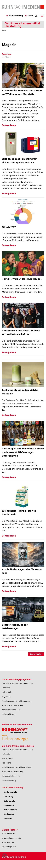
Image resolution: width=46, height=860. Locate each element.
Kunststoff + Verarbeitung (12, 705)
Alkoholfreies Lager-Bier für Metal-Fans (22, 571)
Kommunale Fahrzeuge (11, 709)
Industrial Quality (9, 714)
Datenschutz (9, 801)
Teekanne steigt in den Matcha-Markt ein (20, 392)
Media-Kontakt (10, 792)
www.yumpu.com (9, 846)
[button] (4, 855)
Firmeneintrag (16, 15)
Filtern (7, 57)
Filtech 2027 (9, 227)
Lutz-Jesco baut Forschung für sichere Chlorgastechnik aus (19, 161)
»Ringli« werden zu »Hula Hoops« (22, 279)
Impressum (9, 805)
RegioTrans (6, 696)
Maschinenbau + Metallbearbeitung (16, 701)
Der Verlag (8, 796)
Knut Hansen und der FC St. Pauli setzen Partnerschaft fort (21, 332)
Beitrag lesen (9, 125)
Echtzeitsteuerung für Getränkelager (14, 627)
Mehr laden (36, 654)
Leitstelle (6, 687)
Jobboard (8, 818)
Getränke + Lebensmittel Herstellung (17, 683)
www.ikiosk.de (8, 842)
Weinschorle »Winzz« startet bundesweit (19, 513)
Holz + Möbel (7, 692)
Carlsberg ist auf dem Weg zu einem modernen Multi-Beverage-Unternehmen (23, 452)
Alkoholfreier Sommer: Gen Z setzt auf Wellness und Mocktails (22, 92)
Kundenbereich (10, 809)
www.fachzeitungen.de (11, 838)
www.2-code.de (8, 833)
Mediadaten (9, 814)
